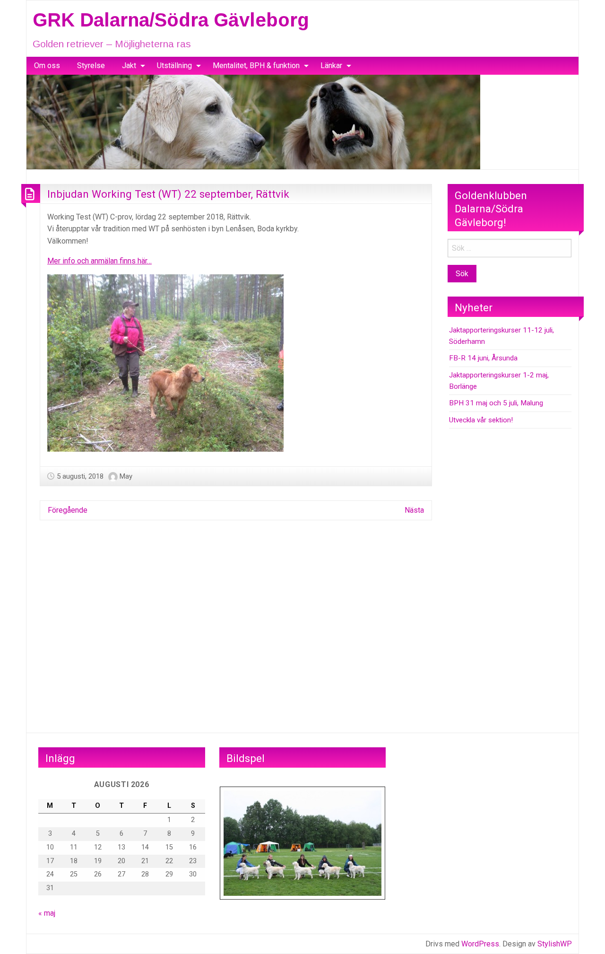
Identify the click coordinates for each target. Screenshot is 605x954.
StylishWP (554, 943)
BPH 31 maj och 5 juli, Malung (496, 403)
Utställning (174, 65)
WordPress (480, 943)
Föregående (67, 510)
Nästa (414, 510)
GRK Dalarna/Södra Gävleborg (171, 19)
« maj (46, 913)
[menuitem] (47, 66)
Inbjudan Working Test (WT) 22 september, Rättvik (168, 194)
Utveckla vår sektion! (481, 420)
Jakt (129, 65)
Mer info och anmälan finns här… (99, 260)
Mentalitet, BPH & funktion (256, 65)
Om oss (47, 65)
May (126, 476)
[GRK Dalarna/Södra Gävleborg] (253, 121)
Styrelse (91, 65)
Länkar (331, 65)
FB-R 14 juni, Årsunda (483, 358)
